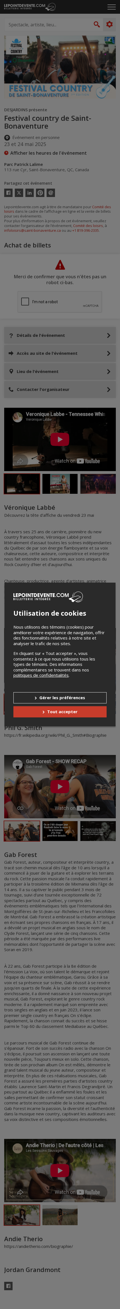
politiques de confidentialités (41, 675)
